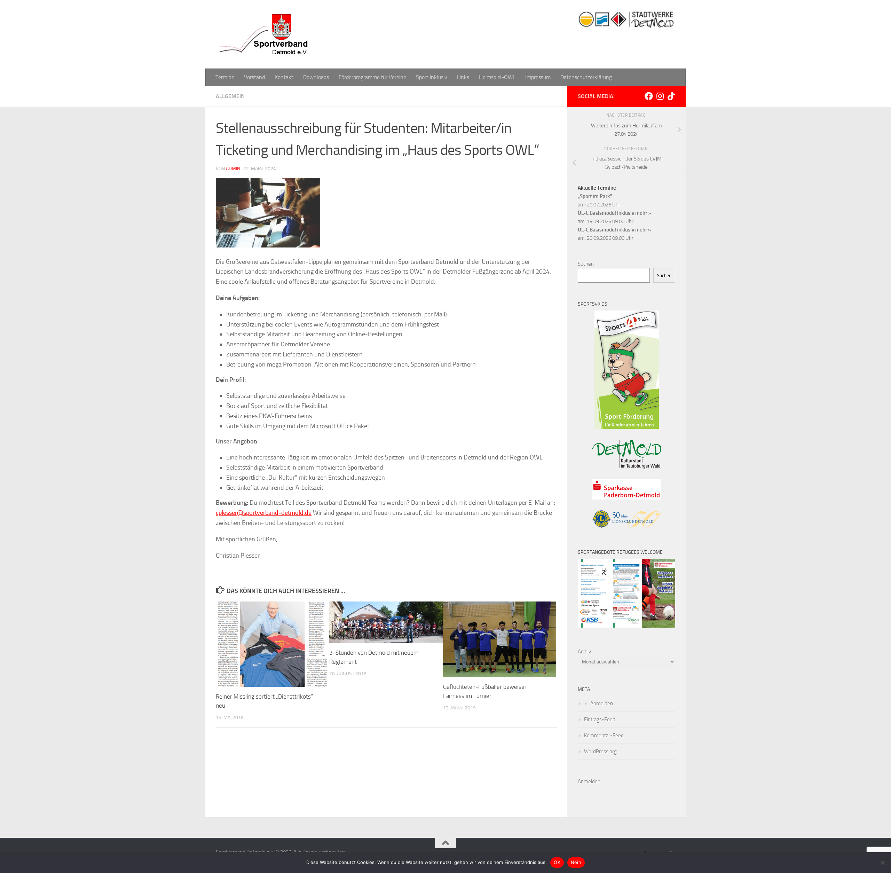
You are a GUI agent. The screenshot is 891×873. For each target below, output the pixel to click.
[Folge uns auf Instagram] (660, 96)
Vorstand (254, 77)
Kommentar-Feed (604, 735)
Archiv (584, 651)
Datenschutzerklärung (586, 77)
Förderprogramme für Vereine (372, 77)
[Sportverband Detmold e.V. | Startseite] (264, 34)
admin (233, 169)
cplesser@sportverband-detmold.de (264, 513)
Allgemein (230, 96)
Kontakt (284, 77)
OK (557, 862)
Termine (224, 77)
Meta (584, 689)
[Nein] (882, 862)
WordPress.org (600, 751)
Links (463, 77)
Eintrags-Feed (599, 719)
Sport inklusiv (431, 77)
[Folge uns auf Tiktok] (671, 96)
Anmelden (601, 703)
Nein (576, 862)
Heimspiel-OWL (497, 77)
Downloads (316, 77)
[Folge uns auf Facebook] (649, 96)
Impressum (538, 77)
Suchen (586, 264)
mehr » (643, 213)
